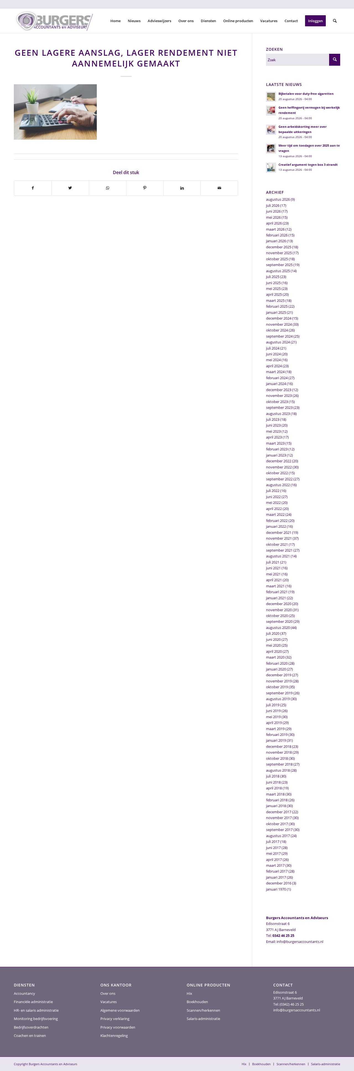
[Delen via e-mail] (219, 188)
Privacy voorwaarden (117, 1027)
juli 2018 (272, 776)
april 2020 (274, 651)
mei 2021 (273, 574)
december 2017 (278, 811)
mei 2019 (273, 716)
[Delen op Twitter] (70, 188)
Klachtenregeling (114, 1035)
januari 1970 (276, 889)
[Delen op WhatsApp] (107, 188)
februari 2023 (277, 449)
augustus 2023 (278, 413)
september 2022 (279, 478)
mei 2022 (273, 502)
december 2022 (278, 460)
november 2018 (279, 752)
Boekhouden (197, 1001)
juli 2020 (272, 633)
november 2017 (279, 817)
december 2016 (278, 883)
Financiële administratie (33, 1001)
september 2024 (279, 336)
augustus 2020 (278, 627)
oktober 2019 (277, 686)
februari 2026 (277, 235)
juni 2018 (273, 782)
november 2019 (279, 681)
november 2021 (279, 538)
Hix (189, 993)
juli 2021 (272, 562)
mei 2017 (273, 853)
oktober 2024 (277, 330)
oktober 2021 (277, 544)
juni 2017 (273, 847)
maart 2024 (275, 371)
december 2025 (278, 246)
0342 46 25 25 (283, 935)
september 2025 (279, 264)
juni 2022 (273, 496)
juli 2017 (272, 841)
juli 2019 (272, 704)
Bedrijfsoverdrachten (31, 1027)
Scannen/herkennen (203, 1010)
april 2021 (274, 579)
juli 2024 (272, 348)
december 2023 (278, 389)
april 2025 (274, 294)
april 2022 (274, 508)
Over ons (107, 993)
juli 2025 (272, 276)
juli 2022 (272, 490)
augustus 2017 (278, 835)
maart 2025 (275, 300)
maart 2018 (275, 794)
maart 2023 (275, 443)
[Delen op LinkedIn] (182, 188)
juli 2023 (272, 419)
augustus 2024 (278, 342)
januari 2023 (276, 455)
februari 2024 (277, 377)
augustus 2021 (278, 556)
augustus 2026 (278, 199)
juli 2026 (272, 205)
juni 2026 (273, 211)
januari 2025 (276, 312)
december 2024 (278, 318)
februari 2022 (277, 520)
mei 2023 (273, 431)
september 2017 (279, 829)
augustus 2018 (278, 770)
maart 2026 (275, 229)
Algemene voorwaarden (120, 1010)
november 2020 (279, 609)
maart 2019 (275, 728)
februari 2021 (277, 591)
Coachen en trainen (30, 1035)
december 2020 (278, 603)
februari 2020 (277, 663)
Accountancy (24, 993)
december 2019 (278, 674)
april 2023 (274, 437)
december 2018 (278, 746)
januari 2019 (276, 740)
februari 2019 (277, 734)
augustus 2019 (278, 698)
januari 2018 (276, 805)
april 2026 (274, 223)
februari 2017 (277, 871)
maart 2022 (275, 514)
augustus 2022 (278, 484)
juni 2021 (273, 567)
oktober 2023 (277, 401)
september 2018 (279, 764)
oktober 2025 (277, 258)
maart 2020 (275, 657)
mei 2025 (273, 288)
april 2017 (274, 859)
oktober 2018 (277, 758)
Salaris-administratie (203, 1018)
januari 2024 (276, 383)
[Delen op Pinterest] (144, 188)
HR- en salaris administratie (36, 1010)
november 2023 (279, 395)
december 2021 (278, 532)
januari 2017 (276, 877)
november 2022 (279, 467)
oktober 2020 (277, 615)
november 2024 (279, 324)
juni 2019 (273, 710)
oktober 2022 (277, 472)
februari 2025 (277, 306)
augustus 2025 (278, 270)
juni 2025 (273, 282)
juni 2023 (273, 425)
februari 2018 (277, 799)
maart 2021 (275, 585)
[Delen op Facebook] (32, 188)
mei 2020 (273, 645)
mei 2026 (273, 217)
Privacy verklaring (114, 1018)
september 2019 (279, 692)
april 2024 (274, 365)
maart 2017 (275, 865)
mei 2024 (273, 359)
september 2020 (279, 621)
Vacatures (108, 1001)
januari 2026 (276, 240)
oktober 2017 (277, 823)
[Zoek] (334, 21)
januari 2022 (276, 526)
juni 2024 (273, 353)
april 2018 (274, 788)
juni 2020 (273, 639)
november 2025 (279, 252)
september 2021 (279, 550)
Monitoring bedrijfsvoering (36, 1018)
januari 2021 (276, 597)
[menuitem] (115, 21)
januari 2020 (276, 669)
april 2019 (274, 722)
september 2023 (279, 407)
